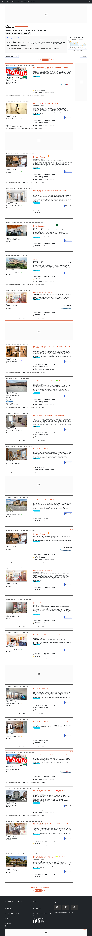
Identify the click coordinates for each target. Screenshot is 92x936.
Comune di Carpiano (17, 48)
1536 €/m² (17, 205)
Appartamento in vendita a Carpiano (19, 188)
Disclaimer (38, 916)
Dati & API (10, 911)
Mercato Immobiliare (13, 1)
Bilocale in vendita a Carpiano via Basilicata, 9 (24, 821)
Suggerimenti (38, 908)
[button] (90, 1)
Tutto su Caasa (11, 906)
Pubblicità (38, 911)
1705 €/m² (17, 430)
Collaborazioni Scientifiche (43, 913)
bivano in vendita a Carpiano (16, 255)
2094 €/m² (17, 361)
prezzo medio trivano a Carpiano (31, 128)
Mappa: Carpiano (28, 48)
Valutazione (25, 1)
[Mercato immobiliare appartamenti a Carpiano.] (77, 44)
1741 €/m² (17, 118)
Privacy (9, 918)
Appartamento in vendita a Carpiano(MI (20, 65)
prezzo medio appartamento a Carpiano (13, 128)
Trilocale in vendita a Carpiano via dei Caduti (23, 854)
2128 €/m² (17, 649)
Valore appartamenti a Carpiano (16, 38)
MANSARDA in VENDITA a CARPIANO (17, 378)
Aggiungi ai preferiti (40, 90)
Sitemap (9, 923)
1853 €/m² (17, 514)
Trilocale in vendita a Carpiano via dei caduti (23, 788)
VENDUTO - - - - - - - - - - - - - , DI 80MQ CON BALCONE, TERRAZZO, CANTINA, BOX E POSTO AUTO (52, 726)
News (8, 926)
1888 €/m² (17, 272)
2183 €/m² (17, 703)
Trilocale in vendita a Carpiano (17, 101)
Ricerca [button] (33, 1)
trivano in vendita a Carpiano (17, 344)
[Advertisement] (46, 14)
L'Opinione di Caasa (13, 913)
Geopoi (57, 48)
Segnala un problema (44, 92)
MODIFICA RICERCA (17, 33)
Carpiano (9, 48)
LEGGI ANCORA (36, 76)
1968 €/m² (17, 395)
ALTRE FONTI (68, 117)
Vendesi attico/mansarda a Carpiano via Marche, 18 (24, 222)
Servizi (9, 908)
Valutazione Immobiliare (14, 916)
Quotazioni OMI (50, 48)
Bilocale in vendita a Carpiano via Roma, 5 (22, 154)
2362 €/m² (17, 736)
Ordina (84, 56)
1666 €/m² (17, 171)
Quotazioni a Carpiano (39, 48)
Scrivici (37, 906)
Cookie (9, 921)
